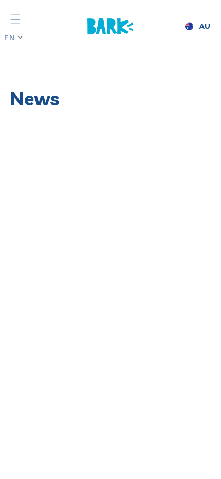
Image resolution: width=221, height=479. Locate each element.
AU (205, 26)
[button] (15, 19)
